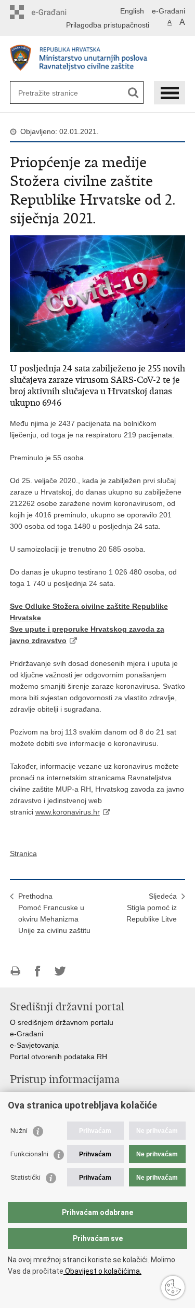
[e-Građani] (54, 12)
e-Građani (168, 11)
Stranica (23, 853)
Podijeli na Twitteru (60, 971)
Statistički (25, 1177)
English (132, 11)
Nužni (19, 1131)
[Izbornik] (169, 92)
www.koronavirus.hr (67, 812)
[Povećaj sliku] (98, 293)
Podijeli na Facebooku (37, 971)
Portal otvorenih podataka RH (58, 1056)
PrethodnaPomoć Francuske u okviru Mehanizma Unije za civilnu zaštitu (54, 913)
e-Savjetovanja (34, 1045)
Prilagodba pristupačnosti (107, 25)
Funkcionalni (29, 1154)
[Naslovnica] (98, 59)
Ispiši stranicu (15, 971)
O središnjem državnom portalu (61, 1022)
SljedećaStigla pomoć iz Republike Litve (151, 907)
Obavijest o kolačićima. (102, 1271)
